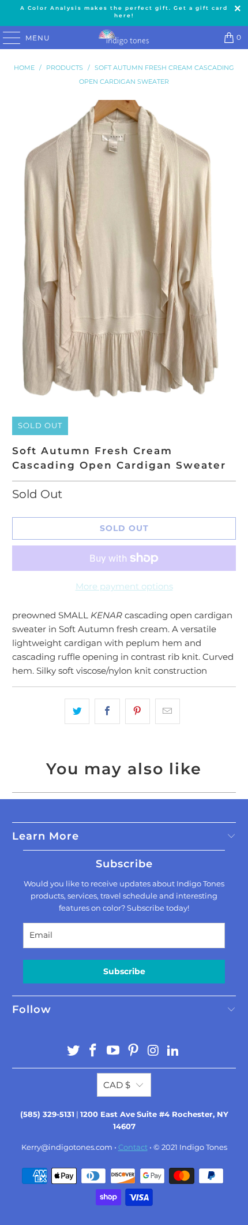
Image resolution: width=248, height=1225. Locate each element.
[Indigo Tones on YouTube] (113, 1051)
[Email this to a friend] (167, 711)
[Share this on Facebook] (107, 711)
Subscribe (124, 971)
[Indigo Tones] (124, 37)
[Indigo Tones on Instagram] (153, 1051)
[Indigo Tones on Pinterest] (133, 1051)
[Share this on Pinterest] (137, 711)
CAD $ (116, 1084)
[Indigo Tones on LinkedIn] (173, 1051)
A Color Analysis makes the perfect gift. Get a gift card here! (124, 11)
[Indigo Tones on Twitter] (73, 1051)
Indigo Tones (203, 1147)
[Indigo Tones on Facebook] (93, 1051)
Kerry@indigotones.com (66, 1147)
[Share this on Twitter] (77, 711)
